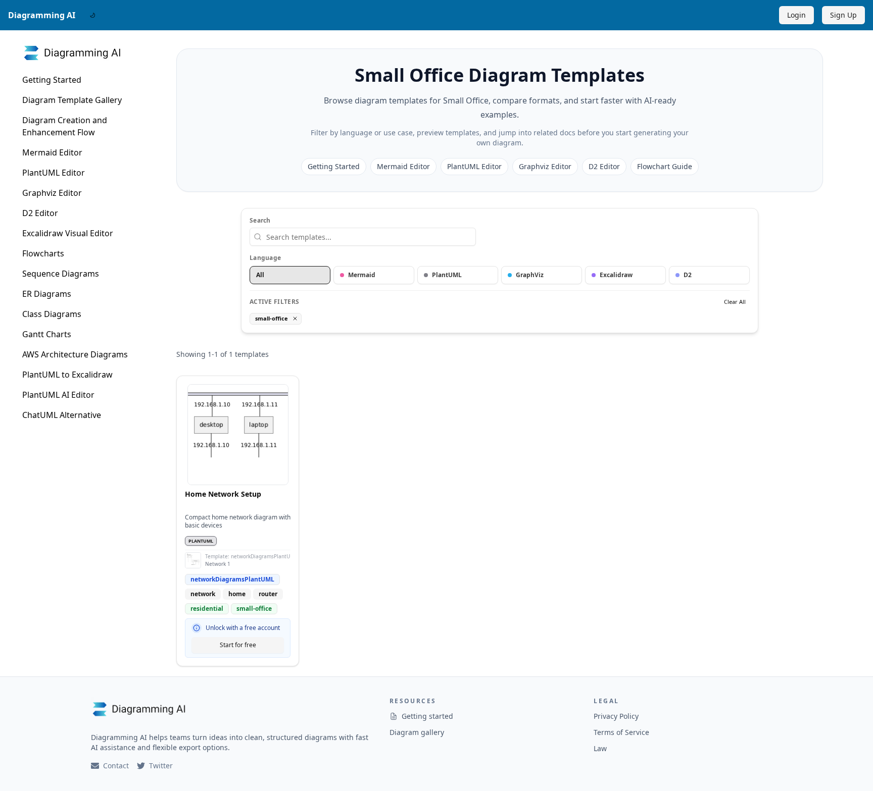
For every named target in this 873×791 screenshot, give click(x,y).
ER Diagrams (46, 293)
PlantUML (447, 275)
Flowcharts (43, 253)
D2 (688, 275)
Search (260, 221)
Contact (116, 765)
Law (600, 748)
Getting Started (51, 79)
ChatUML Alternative (61, 414)
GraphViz (530, 275)
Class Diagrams (51, 314)
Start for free (238, 645)
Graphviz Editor (52, 192)
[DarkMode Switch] (92, 15)
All (260, 275)
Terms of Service (621, 732)
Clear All (735, 301)
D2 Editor (40, 213)
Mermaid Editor (52, 152)
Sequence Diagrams (60, 273)
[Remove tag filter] (295, 318)
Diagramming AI (41, 15)
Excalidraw (616, 275)
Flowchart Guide (664, 166)
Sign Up (843, 15)
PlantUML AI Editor (58, 394)
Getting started (427, 716)
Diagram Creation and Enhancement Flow (64, 126)
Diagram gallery (417, 732)
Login (796, 15)
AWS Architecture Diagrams (75, 354)
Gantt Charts (46, 334)
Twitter (161, 765)
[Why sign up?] (196, 628)
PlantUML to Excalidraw (67, 374)
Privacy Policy (616, 716)
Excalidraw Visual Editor (67, 233)
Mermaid (361, 275)
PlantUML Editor (53, 172)
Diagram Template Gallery (72, 100)
